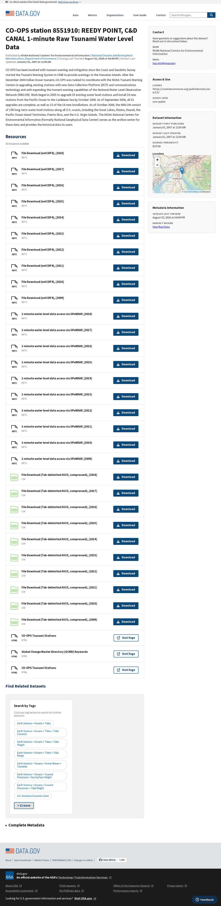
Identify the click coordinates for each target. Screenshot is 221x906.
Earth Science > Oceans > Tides (34, 723)
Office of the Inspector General (131, 885)
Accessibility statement (20, 890)
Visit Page (128, 638)
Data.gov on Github (83, 860)
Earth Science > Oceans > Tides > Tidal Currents (38, 732)
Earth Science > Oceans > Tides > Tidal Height (38, 743)
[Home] (23, 13)
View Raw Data (161, 226)
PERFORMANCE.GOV (61, 860)
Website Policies (41, 860)
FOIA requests (67, 885)
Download (128, 155)
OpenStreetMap (191, 191)
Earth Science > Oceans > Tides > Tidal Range (38, 754)
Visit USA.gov (83, 898)
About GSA (12, 885)
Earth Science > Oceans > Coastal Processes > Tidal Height (35, 786)
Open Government (22, 860)
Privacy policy (175, 885)
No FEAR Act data (69, 890)
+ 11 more (23, 805)
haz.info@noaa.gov (164, 63)
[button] (182, 170)
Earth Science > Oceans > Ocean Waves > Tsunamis (39, 765)
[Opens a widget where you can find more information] (205, 900)
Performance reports (126, 890)
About (8, 860)
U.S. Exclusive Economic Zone (33, 796)
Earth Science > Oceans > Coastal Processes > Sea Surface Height (35, 776)
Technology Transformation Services (83, 877)
